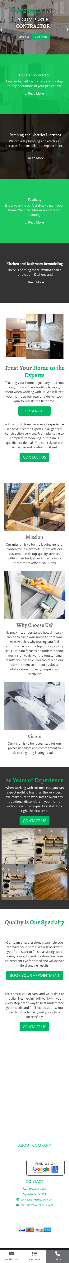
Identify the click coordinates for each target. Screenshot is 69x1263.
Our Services (41, 36)
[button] (3, 869)
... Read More (34, 93)
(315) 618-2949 (36, 1189)
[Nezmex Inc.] (35, 10)
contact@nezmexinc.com (37, 1199)
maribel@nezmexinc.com (37, 1204)
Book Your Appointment (35, 975)
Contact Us (23, 36)
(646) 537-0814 (36, 1194)
